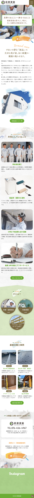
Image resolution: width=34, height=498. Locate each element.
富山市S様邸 (25, 394)
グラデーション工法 (9, 394)
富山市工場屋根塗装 (9, 368)
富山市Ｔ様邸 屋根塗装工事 (25, 369)
